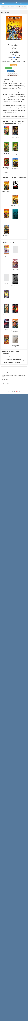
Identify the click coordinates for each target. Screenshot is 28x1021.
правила (20, 375)
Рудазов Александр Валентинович (18, 6)
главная (3, 375)
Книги (8, 6)
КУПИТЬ (14, 65)
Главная (3, 6)
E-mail (7, 383)
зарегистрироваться (15, 362)
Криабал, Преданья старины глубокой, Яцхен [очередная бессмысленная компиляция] (6, 170)
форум (7, 375)
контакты (11, 375)
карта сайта (16, 375)
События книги (14, 59)
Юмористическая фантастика (16, 42)
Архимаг (15, 45)
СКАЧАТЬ (10, 71)
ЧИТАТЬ (8, 68)
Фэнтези (7, 42)
